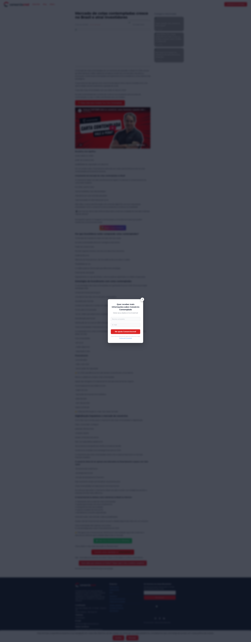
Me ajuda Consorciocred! (125, 332)
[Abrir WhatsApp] (246, 637)
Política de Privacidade (125, 338)
